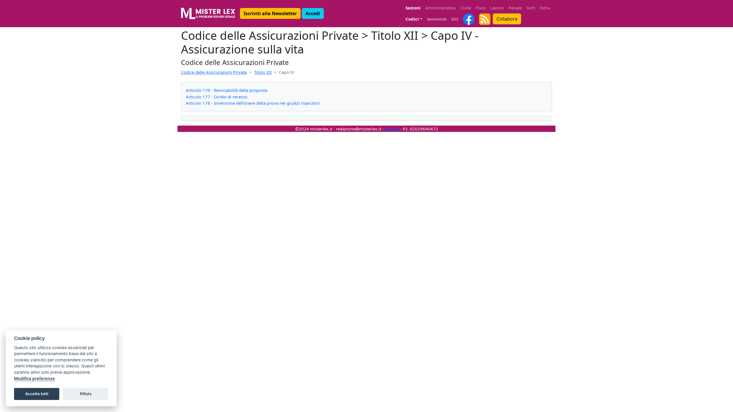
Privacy (392, 129)
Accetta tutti (36, 393)
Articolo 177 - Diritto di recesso (216, 97)
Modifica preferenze (34, 378)
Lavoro (497, 8)
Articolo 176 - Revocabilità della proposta (226, 90)
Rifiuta (86, 393)
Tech (530, 8)
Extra (545, 8)
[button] (270, 13)
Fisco (481, 8)
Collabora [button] (506, 19)
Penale (515, 8)
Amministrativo (440, 8)
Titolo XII (263, 72)
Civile (465, 8)
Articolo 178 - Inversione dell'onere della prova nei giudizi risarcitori (253, 103)
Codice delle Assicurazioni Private (214, 72)
